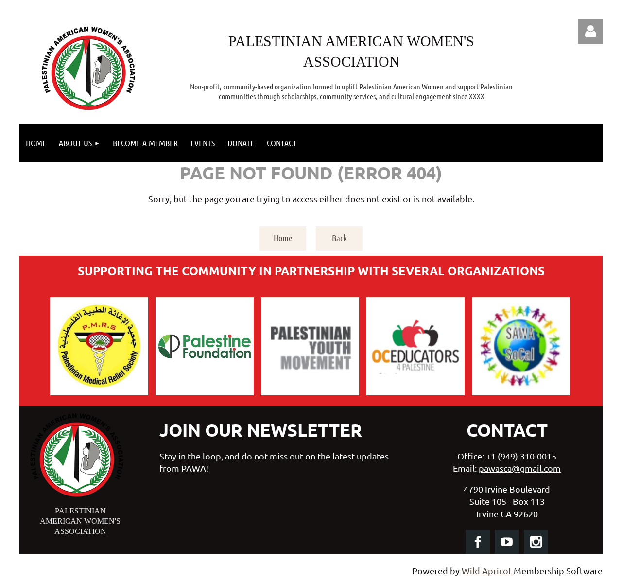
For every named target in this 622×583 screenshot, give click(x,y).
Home (283, 237)
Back (339, 237)
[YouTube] (507, 542)
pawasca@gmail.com (520, 468)
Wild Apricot (487, 570)
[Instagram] (536, 542)
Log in (590, 31)
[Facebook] (478, 542)
